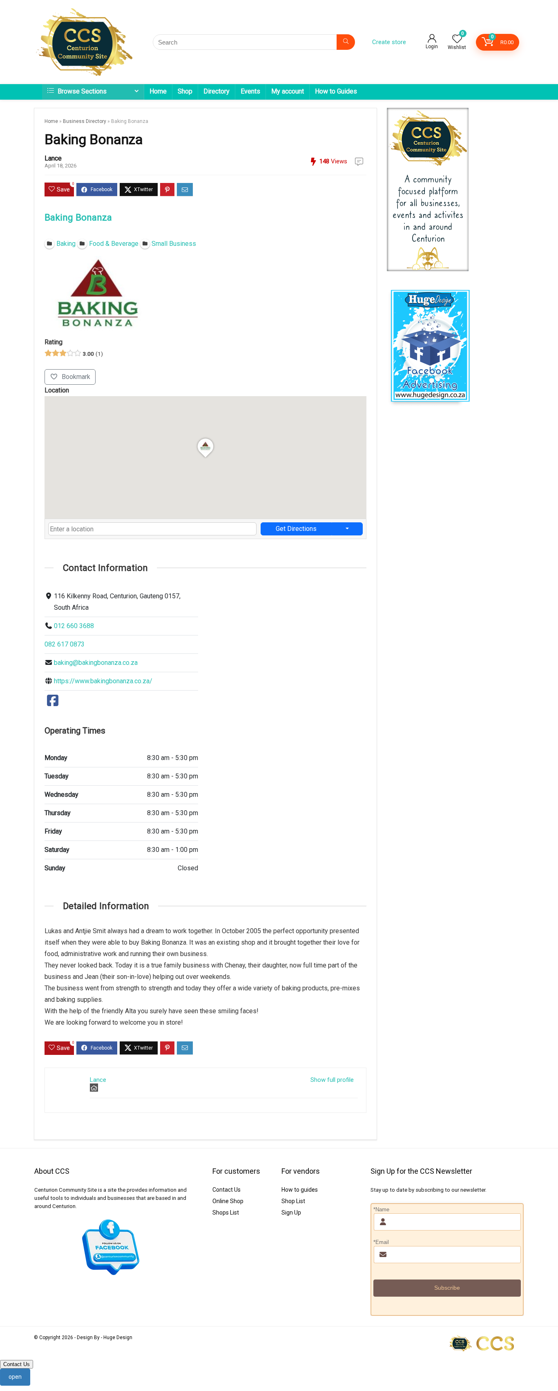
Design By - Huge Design (104, 1337)
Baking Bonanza (78, 217)
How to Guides (336, 91)
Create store (389, 42)
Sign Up (291, 1212)
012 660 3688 (74, 626)
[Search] (346, 42)
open (15, 1376)
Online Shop (227, 1201)
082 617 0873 (65, 644)
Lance (53, 158)
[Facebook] (53, 703)
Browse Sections (81, 91)
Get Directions (296, 529)
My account (287, 91)
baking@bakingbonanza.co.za (96, 663)
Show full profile (332, 1079)
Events (250, 91)
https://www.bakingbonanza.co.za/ (103, 681)
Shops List (225, 1212)
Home (158, 91)
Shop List (293, 1201)
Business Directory (84, 121)
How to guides (299, 1189)
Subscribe (447, 1287)
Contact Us (226, 1189)
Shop (185, 91)
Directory (216, 91)
